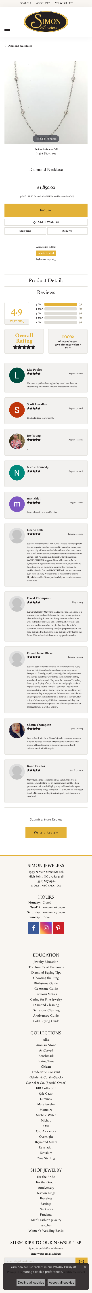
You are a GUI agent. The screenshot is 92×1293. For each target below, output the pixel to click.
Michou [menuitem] (46, 1121)
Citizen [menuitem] (46, 1067)
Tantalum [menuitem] (46, 1153)
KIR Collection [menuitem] (46, 1088)
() (80, 304)
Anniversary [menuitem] (46, 1188)
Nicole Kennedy (38, 467)
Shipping (25, 231)
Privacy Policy (62, 1267)
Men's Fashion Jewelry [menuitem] (46, 1220)
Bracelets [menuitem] (46, 1198)
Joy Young (34, 436)
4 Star (39, 308)
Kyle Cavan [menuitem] (46, 1094)
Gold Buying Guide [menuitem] (46, 1021)
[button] (25, 3)
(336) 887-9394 (46, 154)
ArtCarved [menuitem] (46, 1051)
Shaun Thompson (39, 725)
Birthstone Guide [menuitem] (46, 983)
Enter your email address (46, 1254)
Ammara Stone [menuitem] (46, 1045)
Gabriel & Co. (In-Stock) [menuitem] (46, 1077)
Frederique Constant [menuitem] (46, 1072)
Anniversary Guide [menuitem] (46, 1016)
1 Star (39, 322)
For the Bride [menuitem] (46, 1177)
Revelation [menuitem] (46, 1148)
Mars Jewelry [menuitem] (46, 1104)
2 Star (39, 317)
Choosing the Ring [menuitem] (46, 978)
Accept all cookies (61, 1282)
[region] (46, 102)
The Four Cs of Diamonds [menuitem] (46, 967)
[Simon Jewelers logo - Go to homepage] (46, 20)
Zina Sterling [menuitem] (46, 1158)
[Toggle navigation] (7, 30)
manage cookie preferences (42, 1271)
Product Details (46, 280)
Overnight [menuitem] (46, 1137)
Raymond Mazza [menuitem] (46, 1142)
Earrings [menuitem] (46, 1204)
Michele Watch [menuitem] (46, 1115)
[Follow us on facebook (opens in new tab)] (33, 928)
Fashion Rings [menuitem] (46, 1193)
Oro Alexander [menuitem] (46, 1131)
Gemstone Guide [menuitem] (46, 989)
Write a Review (46, 832)
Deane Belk (35, 530)
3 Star (39, 313)
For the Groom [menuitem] (46, 1182)
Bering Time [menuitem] (46, 1061)
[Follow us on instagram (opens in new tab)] (46, 928)
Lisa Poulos (34, 370)
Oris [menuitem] (46, 1126)
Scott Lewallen (37, 404)
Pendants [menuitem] (46, 1215)
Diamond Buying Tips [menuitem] (46, 973)
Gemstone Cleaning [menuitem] (46, 1010)
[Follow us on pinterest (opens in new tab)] (58, 928)
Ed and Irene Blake (40, 653)
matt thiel (33, 499)
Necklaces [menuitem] (46, 1209)
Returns (67, 231)
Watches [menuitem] (46, 1225)
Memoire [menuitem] (46, 1110)
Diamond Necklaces (20, 46)
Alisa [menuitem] (46, 1040)
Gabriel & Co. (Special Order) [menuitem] (46, 1083)
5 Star (39, 304)
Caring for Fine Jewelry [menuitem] (46, 1000)
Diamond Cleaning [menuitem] (46, 1005)
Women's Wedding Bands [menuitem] (46, 1231)
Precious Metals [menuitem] (46, 994)
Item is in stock (46, 253)
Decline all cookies (31, 1282)
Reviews (46, 292)
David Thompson (38, 598)
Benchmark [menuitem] (46, 1056)
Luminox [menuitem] (46, 1099)
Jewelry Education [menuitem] (46, 962)
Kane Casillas (36, 766)
